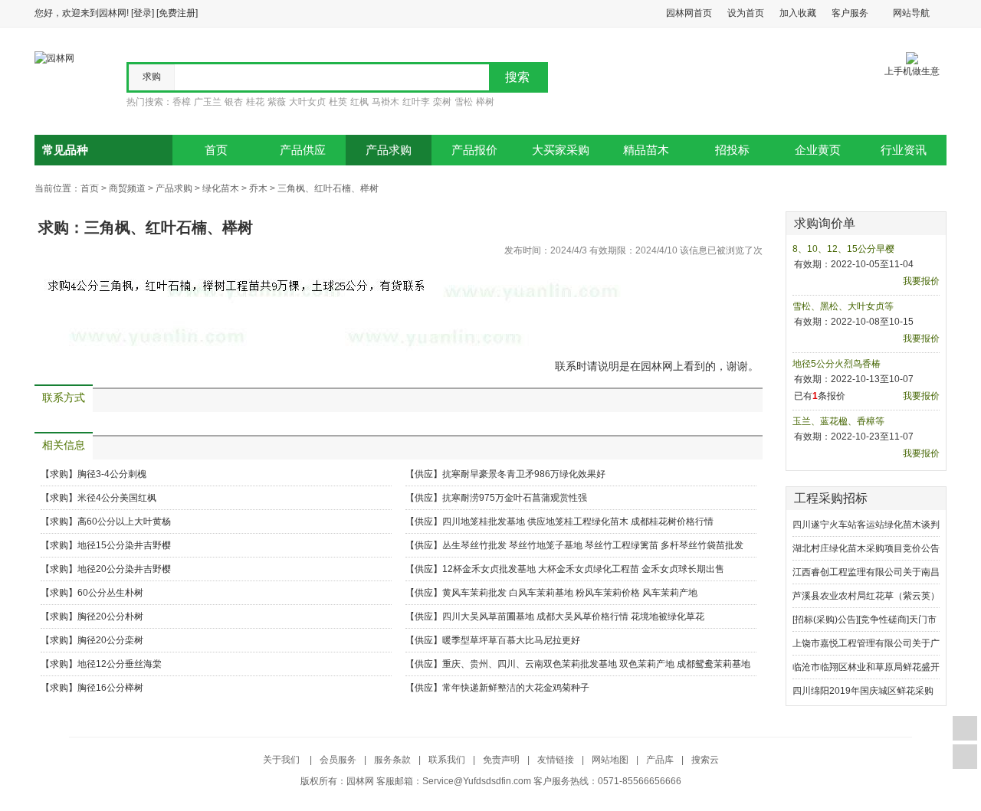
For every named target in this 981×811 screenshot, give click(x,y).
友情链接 (555, 759)
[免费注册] (177, 13)
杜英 (338, 101)
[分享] (965, 756)
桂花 (255, 101)
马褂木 (385, 101)
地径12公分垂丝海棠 (119, 664)
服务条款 (392, 759)
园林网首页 (689, 13)
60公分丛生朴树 (110, 592)
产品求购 (389, 150)
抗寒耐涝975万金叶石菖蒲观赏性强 (514, 497)
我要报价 (921, 281)
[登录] (142, 13)
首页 (216, 150)
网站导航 (911, 13)
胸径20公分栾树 (110, 640)
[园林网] (54, 57)
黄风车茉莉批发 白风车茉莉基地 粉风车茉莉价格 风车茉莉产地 (569, 592)
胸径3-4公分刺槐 (111, 474)
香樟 (181, 101)
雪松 (463, 101)
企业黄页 (818, 150)
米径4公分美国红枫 (116, 497)
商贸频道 (127, 188)
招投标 (732, 150)
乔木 (258, 188)
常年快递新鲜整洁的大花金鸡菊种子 (515, 687)
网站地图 (610, 759)
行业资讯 (904, 150)
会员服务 (338, 759)
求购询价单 (824, 223)
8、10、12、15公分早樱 (843, 249)
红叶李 (416, 101)
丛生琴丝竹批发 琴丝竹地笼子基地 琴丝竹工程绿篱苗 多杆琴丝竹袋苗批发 (592, 545)
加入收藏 (797, 13)
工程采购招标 (831, 498)
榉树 (485, 101)
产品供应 (303, 150)
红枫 (359, 101)
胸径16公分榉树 (110, 687)
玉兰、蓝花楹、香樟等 (838, 421)
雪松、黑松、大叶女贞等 (843, 306)
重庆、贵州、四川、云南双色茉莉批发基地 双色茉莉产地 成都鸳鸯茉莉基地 (596, 664)
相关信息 (63, 445)
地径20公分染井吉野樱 (124, 569)
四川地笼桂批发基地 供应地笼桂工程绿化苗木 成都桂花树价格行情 (578, 521)
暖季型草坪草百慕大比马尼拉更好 (511, 640)
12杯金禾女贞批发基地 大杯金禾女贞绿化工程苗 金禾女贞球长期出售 (583, 569)
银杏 (234, 101)
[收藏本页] (965, 728)
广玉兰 (207, 101)
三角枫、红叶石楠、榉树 (328, 188)
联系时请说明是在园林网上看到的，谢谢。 (657, 366)
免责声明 (501, 759)
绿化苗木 (220, 188)
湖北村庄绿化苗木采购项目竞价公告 (866, 548)
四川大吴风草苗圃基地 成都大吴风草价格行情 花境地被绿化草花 (573, 616)
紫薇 (276, 101)
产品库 (660, 759)
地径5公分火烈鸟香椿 (836, 363)
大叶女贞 (307, 101)
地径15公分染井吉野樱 (124, 545)
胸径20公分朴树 (110, 616)
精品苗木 (646, 150)
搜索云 (705, 759)
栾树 (442, 101)
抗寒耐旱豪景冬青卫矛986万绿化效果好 (523, 474)
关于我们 (282, 759)
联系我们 (446, 759)
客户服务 (850, 13)
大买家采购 (560, 150)
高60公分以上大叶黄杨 (124, 521)
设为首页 (745, 13)
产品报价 (474, 150)
